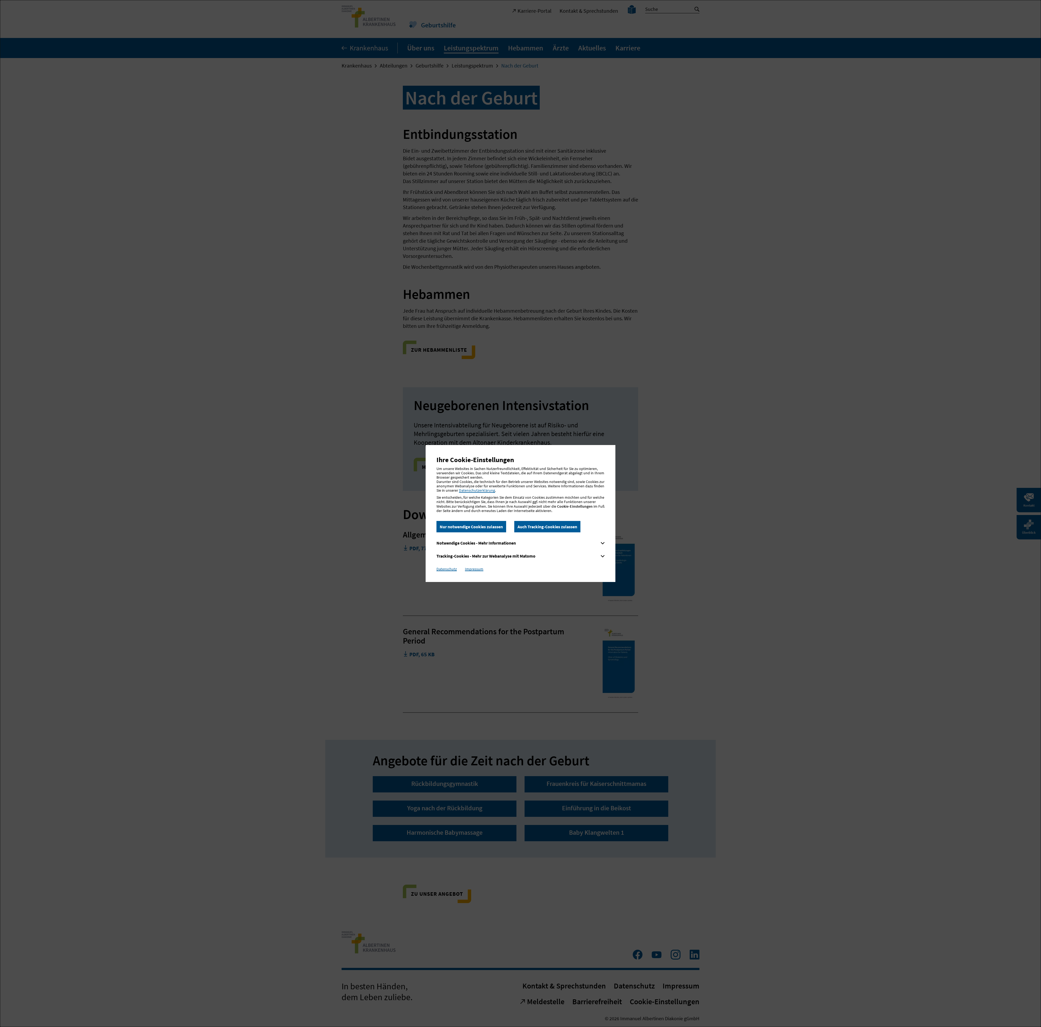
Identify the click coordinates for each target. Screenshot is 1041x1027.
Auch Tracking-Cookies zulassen (547, 526)
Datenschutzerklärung (477, 490)
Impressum (474, 569)
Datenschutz (446, 569)
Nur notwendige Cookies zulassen (471, 526)
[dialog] (520, 513)
